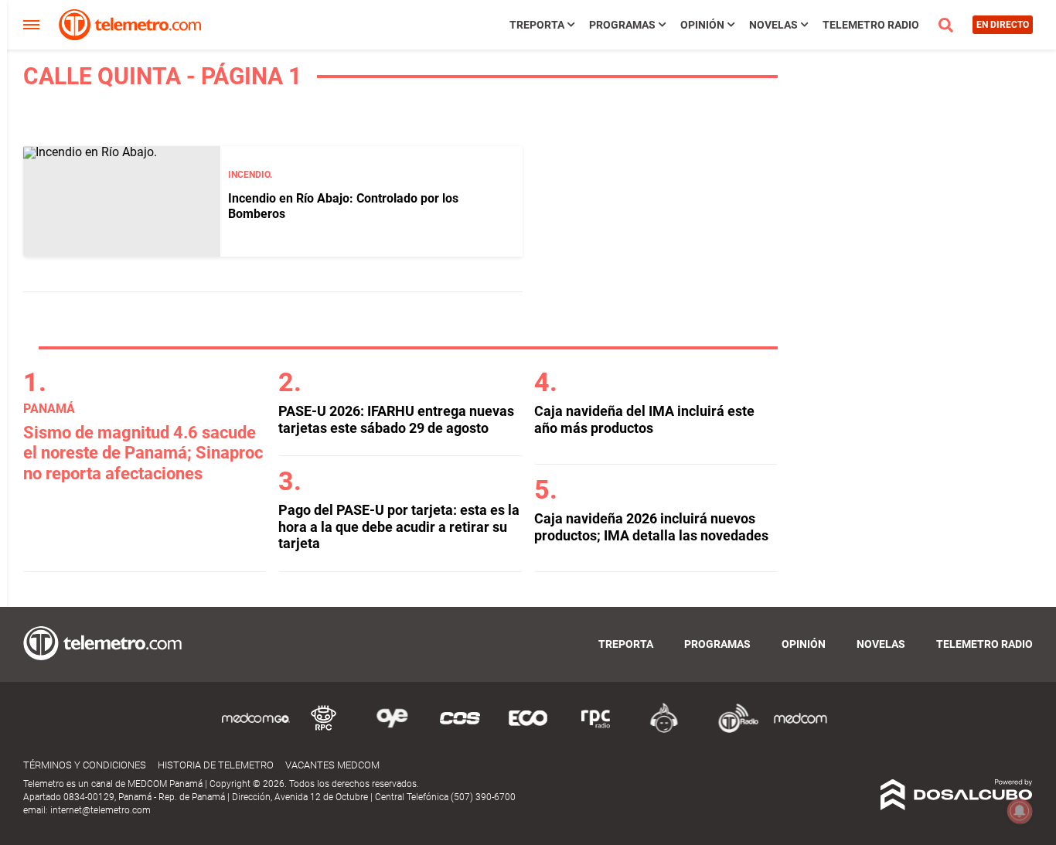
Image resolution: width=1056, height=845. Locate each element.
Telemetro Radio (871, 24)
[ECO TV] (528, 730)
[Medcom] (800, 730)
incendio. (250, 174)
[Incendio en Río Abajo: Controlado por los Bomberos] (121, 201)
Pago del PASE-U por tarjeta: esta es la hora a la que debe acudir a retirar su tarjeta (398, 526)
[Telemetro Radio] (732, 730)
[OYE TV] (392, 730)
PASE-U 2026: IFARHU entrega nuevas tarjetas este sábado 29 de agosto (396, 419)
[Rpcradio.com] (596, 730)
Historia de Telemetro (216, 765)
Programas (622, 24)
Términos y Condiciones (84, 765)
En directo (1002, 24)
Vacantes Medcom (332, 765)
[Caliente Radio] (664, 730)
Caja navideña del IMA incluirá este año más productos (644, 419)
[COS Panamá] (460, 730)
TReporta (536, 24)
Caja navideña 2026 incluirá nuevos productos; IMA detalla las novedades (651, 526)
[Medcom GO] (256, 730)
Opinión (702, 24)
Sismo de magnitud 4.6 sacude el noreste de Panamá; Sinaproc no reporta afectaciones (143, 453)
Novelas (773, 24)
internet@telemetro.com (100, 810)
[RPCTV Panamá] (324, 730)
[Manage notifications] (1019, 811)
